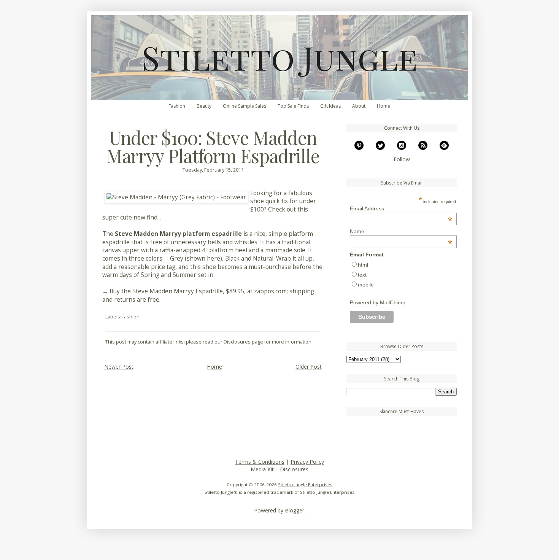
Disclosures (237, 342)
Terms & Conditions (259, 461)
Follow (402, 159)
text (362, 275)
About (358, 106)
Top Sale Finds (293, 106)
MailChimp (392, 302)
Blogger (294, 510)
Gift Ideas (330, 106)
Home (383, 106)
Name (401, 231)
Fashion (176, 106)
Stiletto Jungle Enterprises (305, 484)
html (363, 265)
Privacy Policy (307, 461)
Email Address (401, 208)
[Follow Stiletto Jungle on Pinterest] (359, 147)
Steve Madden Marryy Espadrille (177, 291)
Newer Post (118, 366)
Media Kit (262, 469)
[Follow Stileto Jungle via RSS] (422, 147)
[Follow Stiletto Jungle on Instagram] (401, 147)
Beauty (204, 106)
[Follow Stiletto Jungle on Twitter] (380, 147)
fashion (131, 316)
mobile (366, 285)
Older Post (308, 366)
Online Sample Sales (244, 106)
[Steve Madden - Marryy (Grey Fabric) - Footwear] (176, 197)
